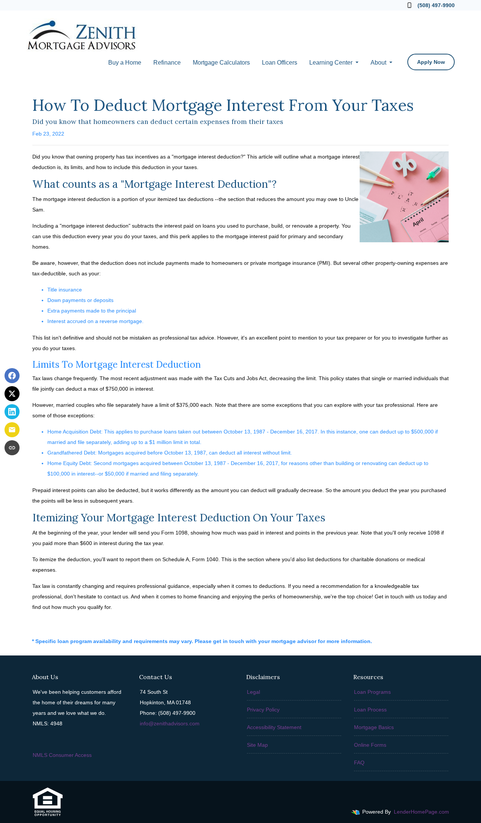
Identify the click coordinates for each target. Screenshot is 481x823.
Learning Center (331, 62)
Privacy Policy (263, 710)
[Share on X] (12, 393)
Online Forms (370, 745)
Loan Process (370, 710)
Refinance (167, 62)
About (379, 62)
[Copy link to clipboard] (12, 447)
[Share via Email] (12, 429)
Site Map (257, 745)
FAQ (359, 763)
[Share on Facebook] (12, 375)
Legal (253, 692)
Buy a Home (124, 62)
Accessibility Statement (274, 727)
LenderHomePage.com (421, 812)
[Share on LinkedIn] (12, 411)
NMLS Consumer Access (62, 755)
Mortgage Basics (374, 727)
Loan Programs (372, 692)
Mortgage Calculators (221, 62)
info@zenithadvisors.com (170, 723)
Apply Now (431, 62)
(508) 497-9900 (436, 5)
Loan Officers (279, 62)
